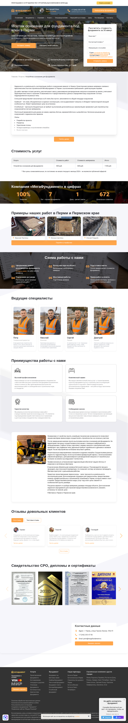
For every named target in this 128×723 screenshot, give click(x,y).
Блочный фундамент (56, 687)
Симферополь (91, 685)
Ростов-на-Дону (110, 677)
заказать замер (51, 11)
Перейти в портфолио (64, 243)
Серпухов (109, 682)
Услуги (49, 18)
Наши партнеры (74, 672)
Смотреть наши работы (49, 45)
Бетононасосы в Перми (75, 678)
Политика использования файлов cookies (25, 703)
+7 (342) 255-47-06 (78, 10)
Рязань (88, 680)
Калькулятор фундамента (104, 10)
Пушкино (101, 677)
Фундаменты (30, 18)
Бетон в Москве (73, 685)
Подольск (94, 677)
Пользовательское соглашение (21, 705)
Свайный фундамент (56, 680)
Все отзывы (17, 520)
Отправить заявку (100, 61)
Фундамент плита (55, 685)
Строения (41, 18)
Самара (94, 680)
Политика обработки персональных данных (25, 700)
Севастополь (90, 682)
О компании (19, 18)
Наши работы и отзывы (78, 18)
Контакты (110, 18)
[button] (121, 536)
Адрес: (96, 631)
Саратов (112, 680)
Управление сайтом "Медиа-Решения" (24, 709)
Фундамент (53, 672)
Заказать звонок (94, 643)
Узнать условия (104, 3)
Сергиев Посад (101, 682)
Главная (14, 77)
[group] (23, 589)
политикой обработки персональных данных (101, 56)
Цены (90, 18)
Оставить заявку (23, 45)
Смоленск (100, 685)
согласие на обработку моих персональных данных (100, 53)
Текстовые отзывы (33, 520)
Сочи (105, 685)
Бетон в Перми (72, 675)
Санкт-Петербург (103, 680)
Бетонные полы (35, 689)
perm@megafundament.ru (92, 639)
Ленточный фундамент (56, 682)
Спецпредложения (61, 18)
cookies (77, 716)
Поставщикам (99, 18)
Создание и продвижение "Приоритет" (24, 707)
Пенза (88, 677)
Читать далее (64, 139)
